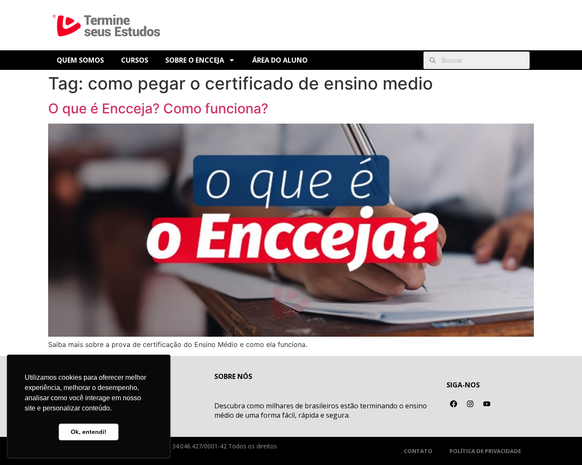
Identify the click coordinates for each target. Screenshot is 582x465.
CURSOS (134, 60)
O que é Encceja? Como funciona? (158, 108)
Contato (418, 451)
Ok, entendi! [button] (89, 431)
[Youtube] (487, 404)
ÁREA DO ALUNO (280, 60)
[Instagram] (470, 404)
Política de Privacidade (485, 451)
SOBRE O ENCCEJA (194, 60)
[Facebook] (454, 404)
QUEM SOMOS (80, 60)
